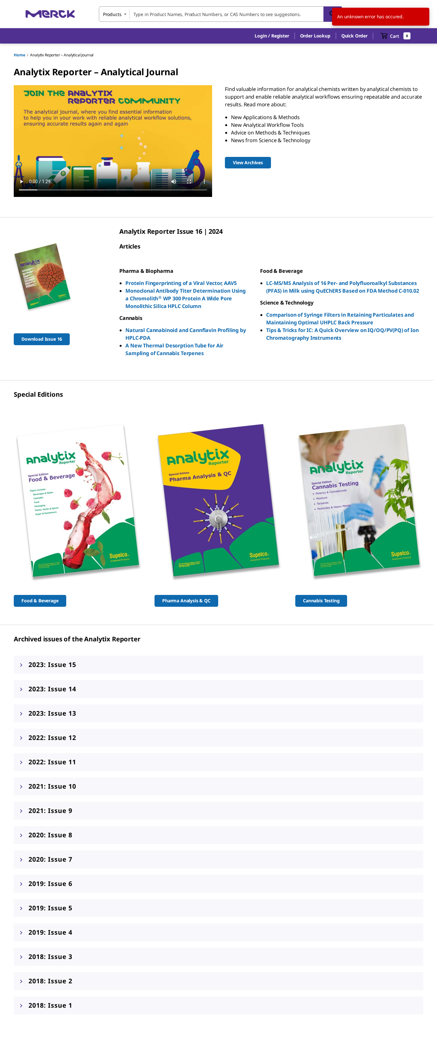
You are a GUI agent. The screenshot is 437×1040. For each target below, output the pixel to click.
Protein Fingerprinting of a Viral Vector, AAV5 (181, 283)
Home (19, 55)
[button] (272, 36)
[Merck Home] (50, 14)
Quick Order (354, 36)
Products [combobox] (112, 14)
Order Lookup (315, 36)
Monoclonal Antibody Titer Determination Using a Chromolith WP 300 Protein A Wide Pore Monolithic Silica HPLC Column (185, 298)
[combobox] (220, 14)
